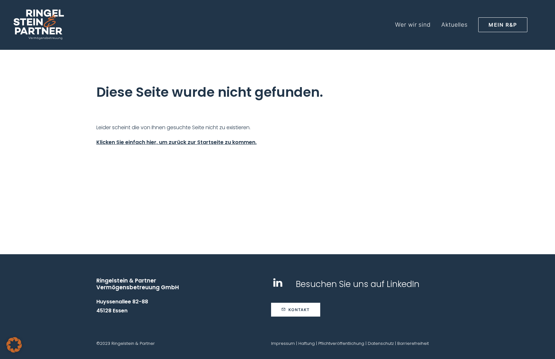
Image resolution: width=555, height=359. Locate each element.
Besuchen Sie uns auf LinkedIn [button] (357, 284)
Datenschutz (381, 343)
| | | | (350, 343)
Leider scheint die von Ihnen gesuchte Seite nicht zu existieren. (173, 127)
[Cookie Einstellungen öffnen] (14, 351)
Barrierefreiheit (413, 343)
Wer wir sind (413, 24)
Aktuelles (454, 24)
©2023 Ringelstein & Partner (125, 343)
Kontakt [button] (299, 309)
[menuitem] (415, 24)
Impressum (283, 343)
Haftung (306, 343)
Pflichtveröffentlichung (341, 343)
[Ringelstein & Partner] (39, 25)
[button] (277, 285)
